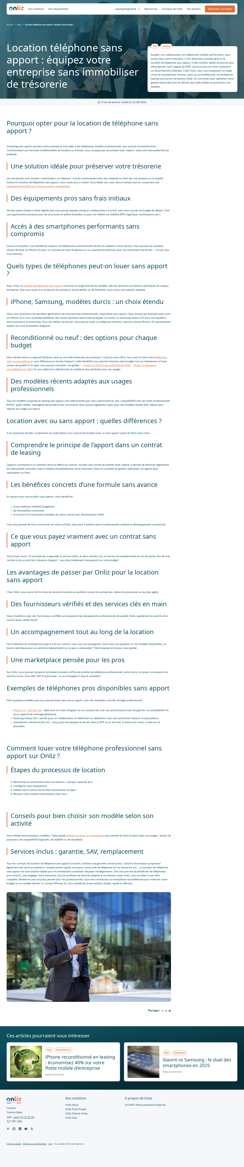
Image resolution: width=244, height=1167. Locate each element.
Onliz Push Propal (75, 1109)
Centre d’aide (14, 1112)
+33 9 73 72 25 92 (23, 1117)
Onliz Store (71, 1105)
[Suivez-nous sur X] (32, 1128)
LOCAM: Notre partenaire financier (145, 1105)
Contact (11, 1108)
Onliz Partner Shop (76, 1113)
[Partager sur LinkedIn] (169, 1010)
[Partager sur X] (166, 1010)
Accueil (10, 25)
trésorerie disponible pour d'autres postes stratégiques (38, 186)
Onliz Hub (71, 1118)
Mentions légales (14, 1144)
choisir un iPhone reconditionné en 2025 (107, 365)
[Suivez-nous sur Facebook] (8, 1128)
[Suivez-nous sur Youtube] (26, 1128)
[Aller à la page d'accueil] (16, 9)
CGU (50, 1144)
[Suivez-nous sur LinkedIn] (20, 1128)
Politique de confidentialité (34, 1144)
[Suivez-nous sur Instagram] (14, 1128)
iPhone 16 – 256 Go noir (27, 710)
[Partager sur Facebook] (162, 1010)
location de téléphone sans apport (43, 286)
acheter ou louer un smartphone (85, 835)
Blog (19, 25)
